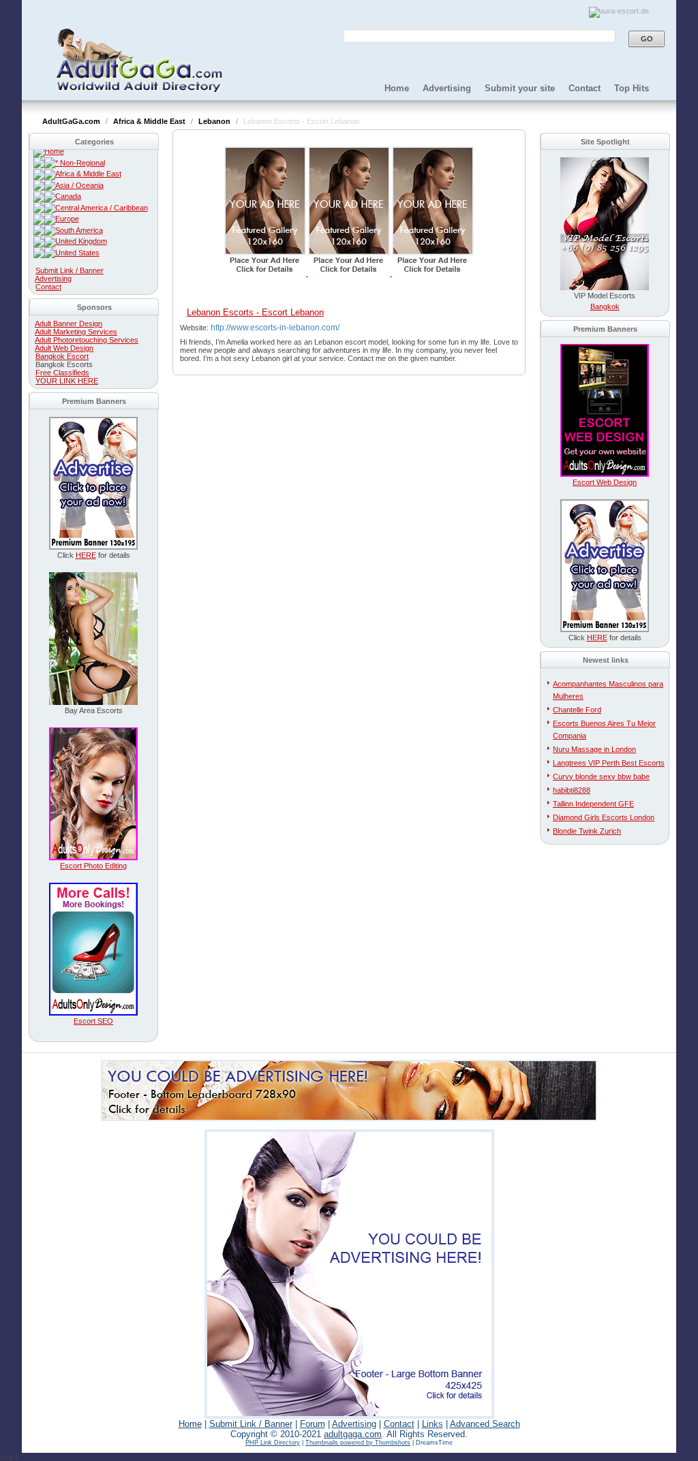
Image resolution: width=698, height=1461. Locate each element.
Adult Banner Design (68, 323)
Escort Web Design (605, 482)
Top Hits (631, 88)
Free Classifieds (62, 372)
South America (79, 230)
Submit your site (520, 88)
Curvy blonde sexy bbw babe (601, 776)
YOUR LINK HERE (66, 381)
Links (432, 1424)
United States (77, 253)
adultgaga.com (353, 1434)
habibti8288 (571, 790)
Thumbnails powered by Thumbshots (357, 1442)
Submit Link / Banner (69, 270)
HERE (86, 555)
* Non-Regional (80, 163)
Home (396, 88)
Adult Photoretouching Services (86, 340)
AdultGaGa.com (72, 121)
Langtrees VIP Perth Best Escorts (609, 763)
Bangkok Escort (62, 356)
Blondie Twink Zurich (587, 831)
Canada (68, 196)
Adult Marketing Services (76, 332)
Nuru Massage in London (594, 749)
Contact (584, 88)
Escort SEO (93, 1021)
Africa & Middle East (150, 121)
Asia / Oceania (79, 185)
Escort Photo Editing (93, 866)
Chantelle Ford (577, 710)
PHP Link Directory (272, 1442)
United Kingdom (81, 241)
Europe (67, 219)
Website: (195, 328)
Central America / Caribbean (101, 208)
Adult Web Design (64, 348)
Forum (312, 1424)
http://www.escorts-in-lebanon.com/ (275, 327)
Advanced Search (485, 1424)
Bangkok (605, 306)
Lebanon (215, 121)
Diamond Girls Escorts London (603, 817)
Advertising (447, 88)
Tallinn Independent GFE (593, 804)
